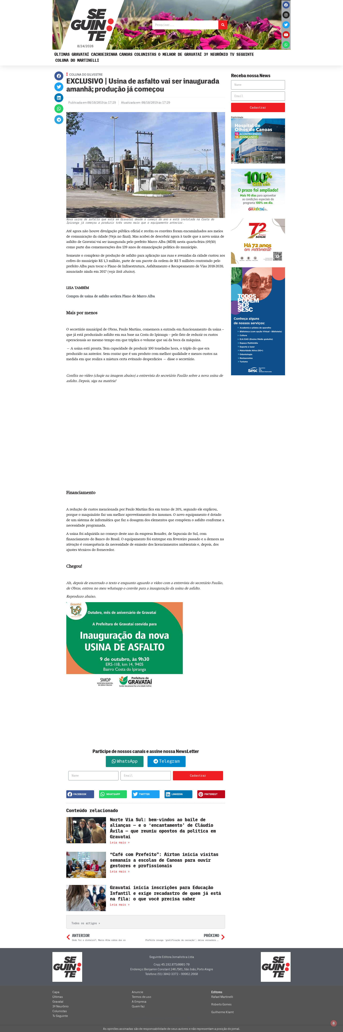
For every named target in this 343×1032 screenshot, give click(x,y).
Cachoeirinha (104, 54)
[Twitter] (286, 24)
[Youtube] (286, 34)
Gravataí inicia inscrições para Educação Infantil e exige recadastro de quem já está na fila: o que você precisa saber (165, 893)
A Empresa (139, 1001)
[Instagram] (286, 14)
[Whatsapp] (286, 44)
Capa (55, 992)
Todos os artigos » (85, 923)
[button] (58, 75)
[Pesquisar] (222, 24)
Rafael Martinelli (222, 997)
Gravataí (80, 54)
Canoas (125, 54)
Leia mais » (120, 842)
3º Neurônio (216, 54)
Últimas (62, 54)
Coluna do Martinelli (77, 60)
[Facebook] (286, 5)
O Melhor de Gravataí (180, 54)
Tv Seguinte (242, 54)
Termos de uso (141, 997)
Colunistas (145, 54)
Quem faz (138, 1006)
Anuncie (137, 992)
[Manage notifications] (333, 1023)
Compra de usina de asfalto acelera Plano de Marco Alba (110, 296)
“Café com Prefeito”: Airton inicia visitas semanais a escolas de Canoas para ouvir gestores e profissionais (164, 860)
